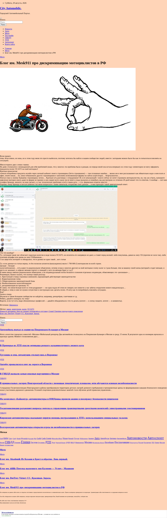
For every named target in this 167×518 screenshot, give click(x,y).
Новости (8, 29)
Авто (7, 31)
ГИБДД (8, 38)
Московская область (98, 442)
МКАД (72, 442)
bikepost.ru (13, 305)
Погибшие (109, 442)
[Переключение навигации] (1, 18)
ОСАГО (30, 309)
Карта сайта (10, 44)
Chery (10, 438)
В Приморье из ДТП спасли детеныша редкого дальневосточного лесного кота (42, 345)
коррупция (16, 309)
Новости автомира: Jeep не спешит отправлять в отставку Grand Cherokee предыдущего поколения (41, 311)
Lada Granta (46, 438)
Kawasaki (31, 438)
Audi (1, 438)
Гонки (25, 442)
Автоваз (113, 438)
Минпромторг (79, 442)
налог (24, 309)
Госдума (34, 442)
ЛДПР (68, 442)
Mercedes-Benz (57, 438)
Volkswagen (84, 438)
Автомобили (121, 438)
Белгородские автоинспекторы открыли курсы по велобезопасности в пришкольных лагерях (50, 427)
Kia (35, 438)
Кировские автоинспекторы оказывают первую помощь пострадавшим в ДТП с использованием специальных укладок (64, 418)
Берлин (2, 442)
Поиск (2, 20)
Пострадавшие (122, 442)
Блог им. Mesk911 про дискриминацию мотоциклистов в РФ (32, 487)
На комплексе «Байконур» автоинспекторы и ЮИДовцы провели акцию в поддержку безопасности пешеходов (59, 399)
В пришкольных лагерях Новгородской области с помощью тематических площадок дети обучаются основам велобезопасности (68, 383)
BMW (5, 438)
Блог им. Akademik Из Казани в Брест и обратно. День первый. (34, 459)
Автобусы (104, 438)
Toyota (76, 438)
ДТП (7, 40)
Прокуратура (134, 442)
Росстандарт (147, 442)
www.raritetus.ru (55, 514)
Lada (39, 438)
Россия (140, 442)
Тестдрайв (9, 35)
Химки (157, 442)
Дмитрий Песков (60, 442)
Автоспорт (9, 42)
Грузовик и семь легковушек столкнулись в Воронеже (28, 355)
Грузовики (41, 442)
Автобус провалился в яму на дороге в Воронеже (26, 364)
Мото (7, 33)
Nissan (65, 438)
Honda (19, 438)
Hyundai (24, 438)
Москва (88, 442)
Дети (53, 442)
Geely (14, 438)
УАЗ (153, 442)
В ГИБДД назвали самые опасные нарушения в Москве (29, 373)
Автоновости (137, 438)
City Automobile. (10, 8)
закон (8, 309)
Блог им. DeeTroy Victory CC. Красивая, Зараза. (19, 313)
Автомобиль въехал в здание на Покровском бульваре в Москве (34, 329)
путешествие (9, 445)
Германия (18, 442)
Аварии (91, 438)
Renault (71, 438)
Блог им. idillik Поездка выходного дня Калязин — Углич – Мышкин (37, 468)
